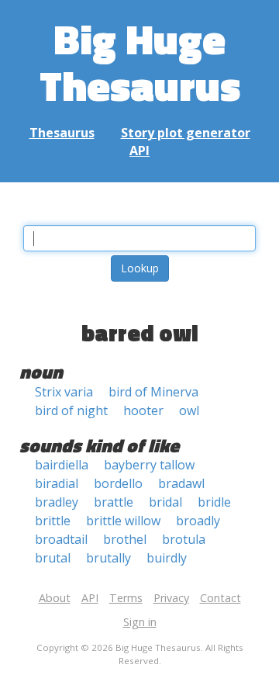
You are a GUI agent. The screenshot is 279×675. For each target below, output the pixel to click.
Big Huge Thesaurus (140, 61)
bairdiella (61, 464)
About (55, 597)
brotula (183, 539)
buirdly (166, 557)
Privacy (171, 597)
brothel (124, 539)
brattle (113, 502)
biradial (56, 483)
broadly (198, 520)
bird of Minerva (153, 391)
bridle (214, 502)
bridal (165, 502)
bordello (118, 483)
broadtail (61, 539)
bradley (56, 502)
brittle (53, 520)
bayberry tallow (149, 464)
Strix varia (64, 391)
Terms (126, 597)
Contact (220, 597)
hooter (143, 410)
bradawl (181, 483)
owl (189, 410)
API (139, 150)
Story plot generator (185, 132)
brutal (53, 557)
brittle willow (123, 520)
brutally (108, 557)
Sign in (140, 621)
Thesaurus (62, 132)
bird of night (71, 410)
